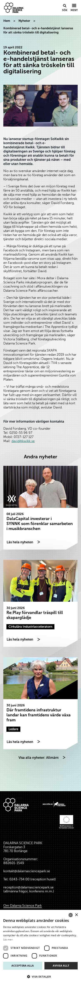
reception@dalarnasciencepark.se (28, 887)
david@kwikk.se (23, 441)
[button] (40, 976)
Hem (6, 21)
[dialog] (40, 947)
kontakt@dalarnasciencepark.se (26, 871)
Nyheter (24, 21)
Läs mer (8, 939)
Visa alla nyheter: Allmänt (38, 758)
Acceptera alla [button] (22, 965)
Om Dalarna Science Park (22, 906)
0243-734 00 (19, 879)
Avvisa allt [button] (61, 965)
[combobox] (71, 915)
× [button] (76, 914)
